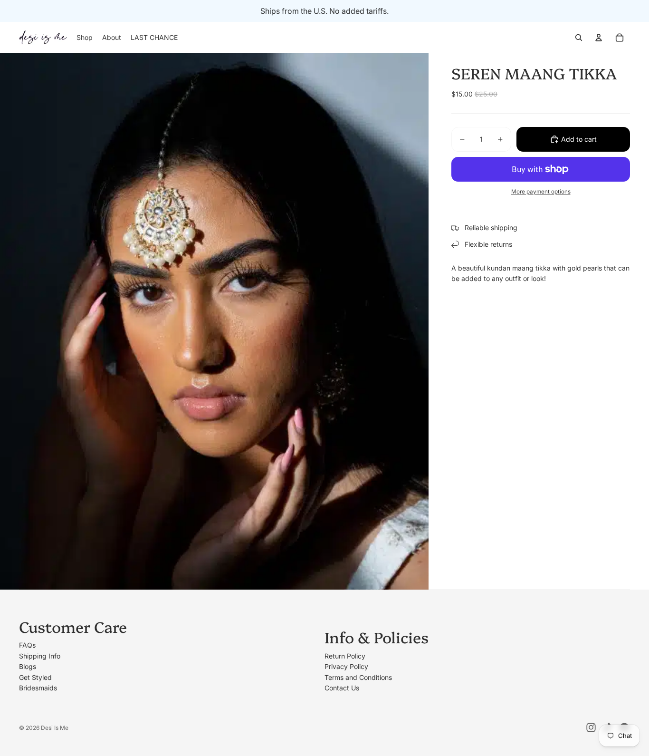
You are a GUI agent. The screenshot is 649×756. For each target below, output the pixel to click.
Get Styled (35, 677)
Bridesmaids (38, 688)
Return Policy (344, 656)
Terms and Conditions (358, 677)
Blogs (27, 666)
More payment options (541, 191)
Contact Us (341, 688)
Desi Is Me (54, 727)
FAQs (27, 645)
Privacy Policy (346, 666)
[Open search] (578, 37)
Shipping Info (39, 656)
